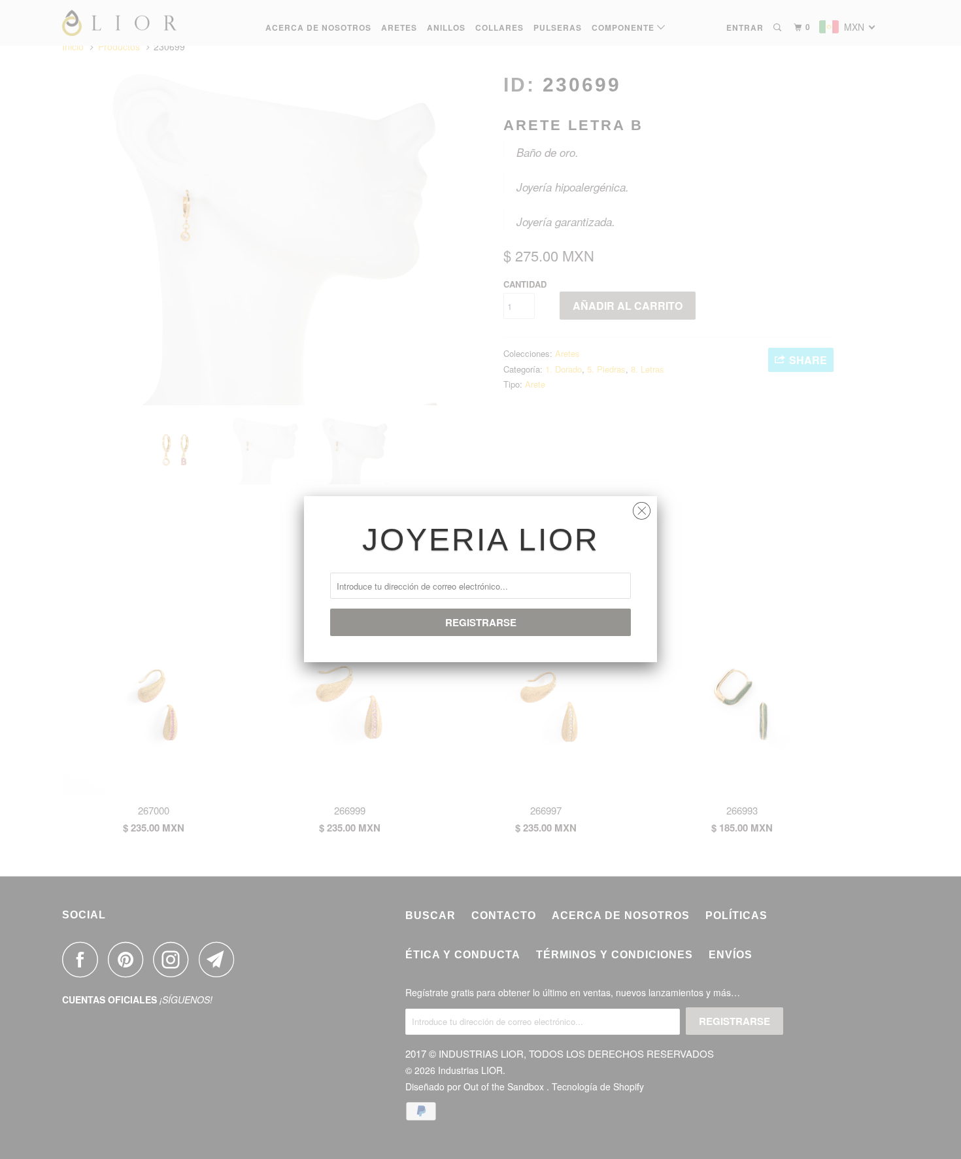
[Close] (641, 507)
